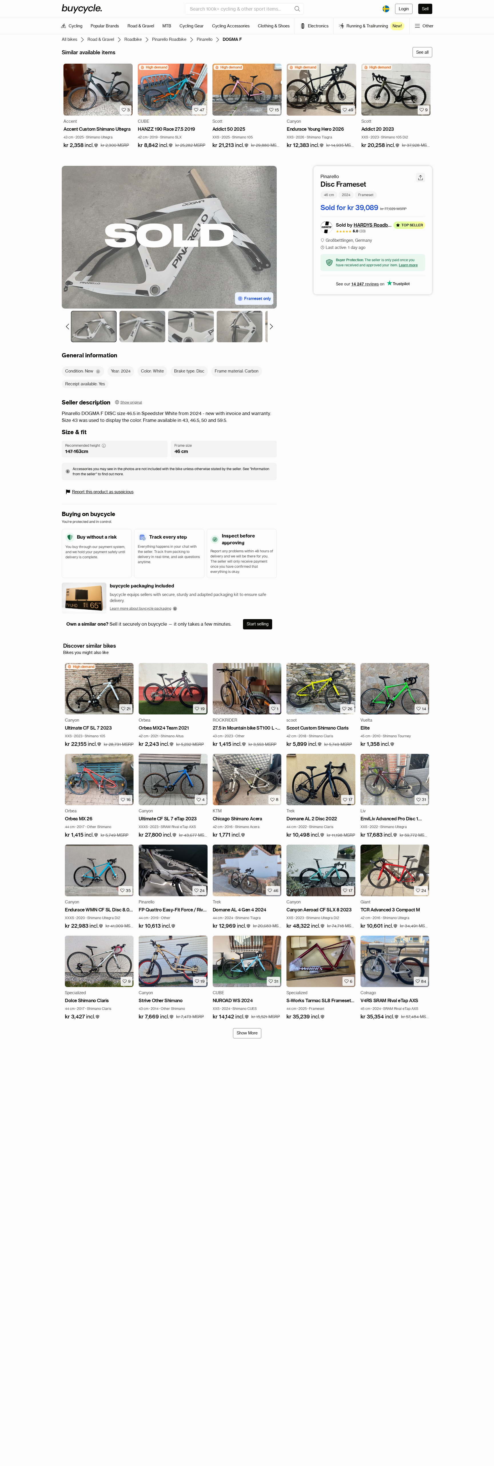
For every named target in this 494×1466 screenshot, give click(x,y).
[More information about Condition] (98, 371)
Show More (247, 1033)
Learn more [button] (408, 265)
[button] (80, 145)
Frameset (365, 194)
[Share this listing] (420, 177)
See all (422, 52)
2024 (346, 194)
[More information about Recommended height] (104, 446)
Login (404, 8)
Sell (425, 8)
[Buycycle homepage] (82, 9)
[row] (153, 67)
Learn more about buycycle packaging (140, 608)
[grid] (153, 67)
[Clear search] (297, 9)
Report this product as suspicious (103, 491)
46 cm (329, 194)
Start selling (257, 624)
